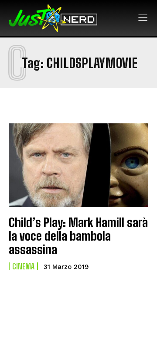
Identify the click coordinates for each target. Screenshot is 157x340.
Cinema (23, 266)
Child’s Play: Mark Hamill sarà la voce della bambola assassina (78, 236)
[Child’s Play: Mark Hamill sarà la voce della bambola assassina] (78, 165)
